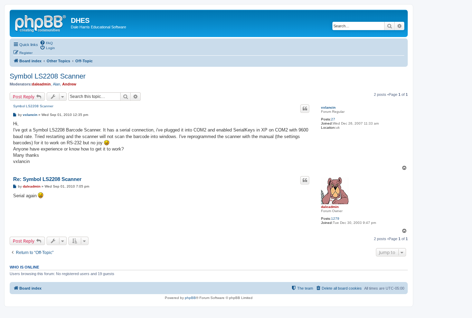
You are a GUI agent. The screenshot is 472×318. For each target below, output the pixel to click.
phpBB (190, 298)
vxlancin (328, 107)
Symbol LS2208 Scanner (48, 76)
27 (333, 119)
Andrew (69, 84)
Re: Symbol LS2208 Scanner (47, 179)
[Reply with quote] (304, 109)
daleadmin (41, 84)
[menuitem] (46, 42)
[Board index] (41, 22)
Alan (56, 84)
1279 (335, 218)
